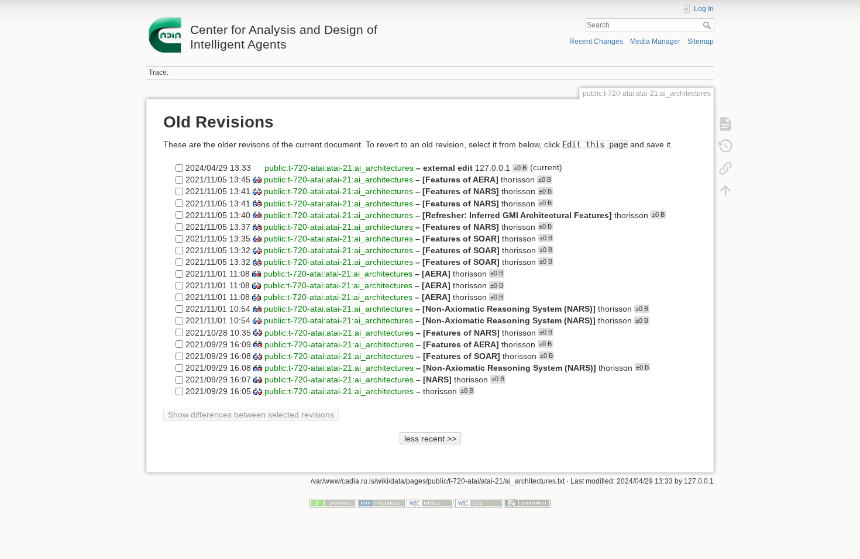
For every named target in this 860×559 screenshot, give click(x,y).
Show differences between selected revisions (251, 414)
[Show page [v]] (725, 124)
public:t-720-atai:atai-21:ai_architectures (339, 167)
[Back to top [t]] (725, 191)
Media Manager (655, 41)
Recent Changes (596, 41)
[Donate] (332, 503)
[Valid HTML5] (430, 503)
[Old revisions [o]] (725, 146)
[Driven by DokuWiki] (527, 503)
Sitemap (700, 41)
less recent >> (430, 438)
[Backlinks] (725, 168)
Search (708, 25)
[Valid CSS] (478, 503)
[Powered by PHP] (381, 503)
